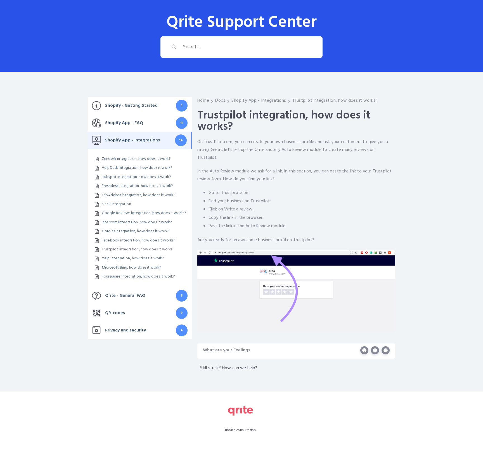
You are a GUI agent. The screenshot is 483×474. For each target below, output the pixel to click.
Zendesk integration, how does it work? (136, 159)
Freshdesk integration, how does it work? (137, 186)
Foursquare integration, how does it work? (138, 277)
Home (203, 100)
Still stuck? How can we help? (228, 368)
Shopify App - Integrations (258, 100)
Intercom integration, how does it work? (137, 222)
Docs (220, 100)
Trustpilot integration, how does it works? (138, 250)
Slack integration (116, 204)
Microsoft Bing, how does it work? (131, 268)
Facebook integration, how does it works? (138, 241)
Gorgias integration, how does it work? (135, 231)
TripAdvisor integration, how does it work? (139, 195)
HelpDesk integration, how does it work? (137, 168)
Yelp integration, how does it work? (133, 258)
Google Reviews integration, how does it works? (144, 213)
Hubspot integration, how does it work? (136, 177)
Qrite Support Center (242, 23)
